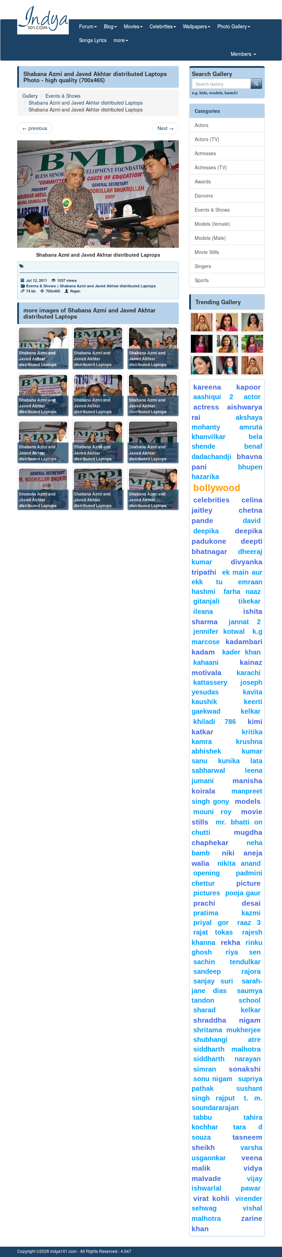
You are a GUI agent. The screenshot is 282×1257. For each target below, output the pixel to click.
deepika (206, 531)
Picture (248, 883)
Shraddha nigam (227, 1020)
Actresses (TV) (211, 167)
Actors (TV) (207, 139)
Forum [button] (86, 26)
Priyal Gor (211, 922)
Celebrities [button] (161, 26)
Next (166, 128)
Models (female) (212, 223)
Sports (202, 280)
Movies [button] (131, 26)
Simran (204, 1069)
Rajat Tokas (213, 932)
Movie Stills (207, 251)
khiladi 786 (214, 721)
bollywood (216, 488)
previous (34, 128)
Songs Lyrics (93, 39)
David (252, 520)
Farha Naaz (242, 591)
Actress (206, 407)
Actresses (205, 153)
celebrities (211, 500)
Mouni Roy (212, 812)
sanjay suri (213, 981)
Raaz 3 (249, 922)
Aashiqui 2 (213, 397)
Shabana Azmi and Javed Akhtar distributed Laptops (86, 102)
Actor (252, 397)
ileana (216, 611)
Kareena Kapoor (227, 387)
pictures (206, 893)
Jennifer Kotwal (219, 631)
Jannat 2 (245, 622)
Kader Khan (241, 652)
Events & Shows (62, 95)
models (216, 92)
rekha (230, 942)
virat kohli (211, 1198)
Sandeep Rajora (227, 971)
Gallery (30, 95)
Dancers (204, 195)
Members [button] (242, 53)
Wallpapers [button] (195, 26)
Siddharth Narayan (227, 1059)
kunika (229, 761)
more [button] (119, 39)
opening (206, 873)
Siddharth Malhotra (227, 1049)
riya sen (243, 952)
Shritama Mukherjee (227, 1030)
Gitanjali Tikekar (227, 601)
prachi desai (227, 903)
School (250, 1000)
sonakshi (245, 1069)
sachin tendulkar (227, 962)
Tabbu (202, 1117)
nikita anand (239, 863)
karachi (231, 92)
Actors (201, 124)
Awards (203, 181)
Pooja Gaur (243, 893)
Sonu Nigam (212, 1079)
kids (203, 92)
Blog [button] (108, 26)
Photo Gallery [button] (232, 26)
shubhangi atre (227, 1039)
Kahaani (206, 662)
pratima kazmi (227, 913)
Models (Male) (210, 237)
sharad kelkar (227, 1010)
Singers (203, 266)
